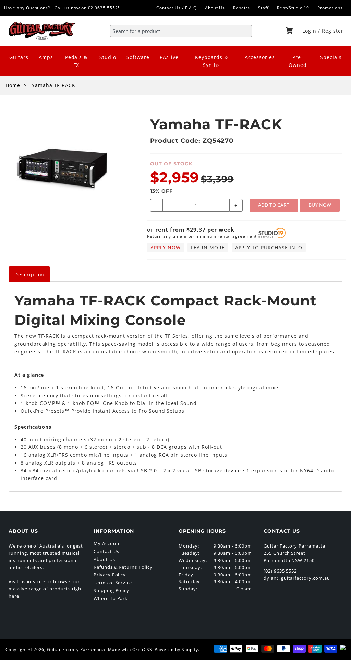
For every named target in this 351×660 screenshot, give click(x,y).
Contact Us (106, 551)
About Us (215, 8)
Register (332, 30)
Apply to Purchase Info (268, 247)
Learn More (208, 247)
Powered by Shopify (176, 649)
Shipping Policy (111, 590)
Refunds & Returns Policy (123, 567)
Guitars (18, 57)
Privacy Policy (110, 575)
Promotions (330, 8)
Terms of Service (113, 582)
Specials (331, 57)
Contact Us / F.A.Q (176, 8)
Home (12, 85)
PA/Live (169, 57)
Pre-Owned (298, 61)
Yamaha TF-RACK (53, 85)
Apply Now (165, 247)
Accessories (260, 57)
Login (310, 30)
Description (29, 274)
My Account (107, 543)
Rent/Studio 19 (293, 8)
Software (137, 57)
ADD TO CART (273, 205)
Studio (107, 57)
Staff (263, 8)
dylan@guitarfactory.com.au (297, 578)
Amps (46, 57)
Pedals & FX (76, 61)
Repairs (241, 8)
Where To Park (111, 598)
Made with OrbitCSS (130, 649)
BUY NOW (319, 205)
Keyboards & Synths (211, 61)
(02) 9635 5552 (280, 571)
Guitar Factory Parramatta (76, 649)
